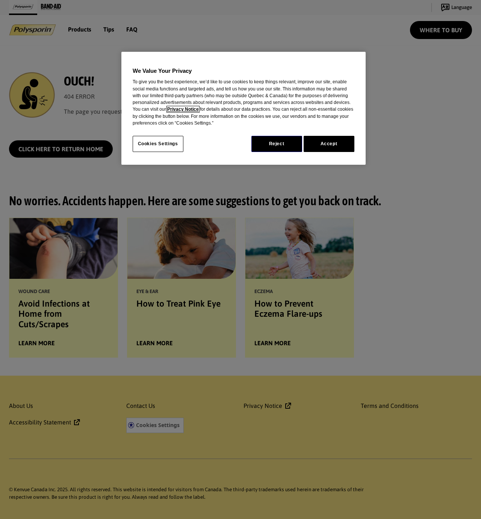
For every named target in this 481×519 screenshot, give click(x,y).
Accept (329, 143)
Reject (276, 143)
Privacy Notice (183, 109)
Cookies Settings (158, 143)
